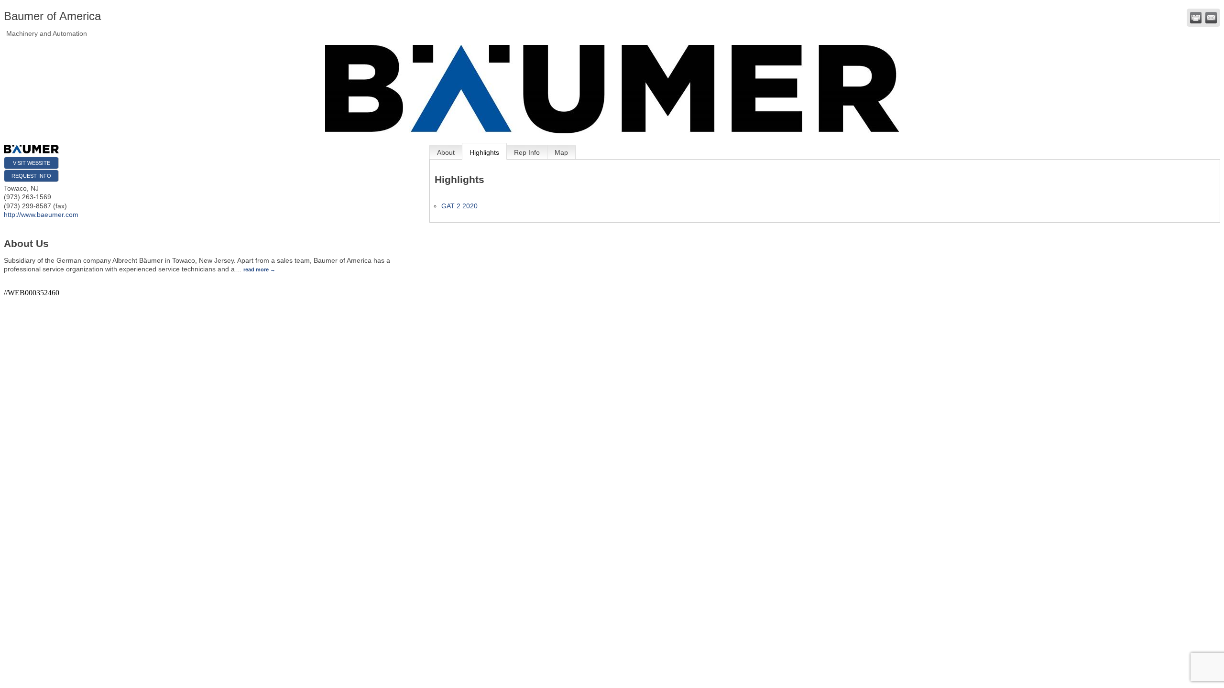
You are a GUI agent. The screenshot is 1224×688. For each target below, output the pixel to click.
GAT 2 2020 (459, 206)
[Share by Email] (1211, 17)
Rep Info (527, 152)
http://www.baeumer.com (41, 214)
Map (561, 152)
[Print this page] (1196, 17)
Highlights (484, 152)
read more (256, 269)
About (446, 152)
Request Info (31, 176)
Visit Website (31, 163)
